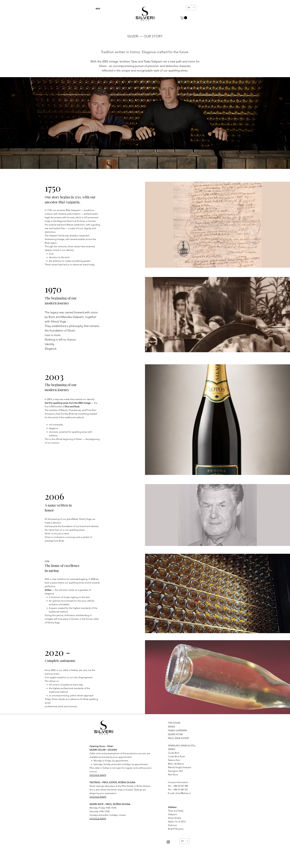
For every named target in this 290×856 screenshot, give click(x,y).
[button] (98, 8)
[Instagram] (168, 842)
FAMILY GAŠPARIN (177, 730)
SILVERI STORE (175, 734)
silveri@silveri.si (183, 793)
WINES (171, 726)
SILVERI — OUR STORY (144, 36)
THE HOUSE (174, 722)
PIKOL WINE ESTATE (177, 738)
